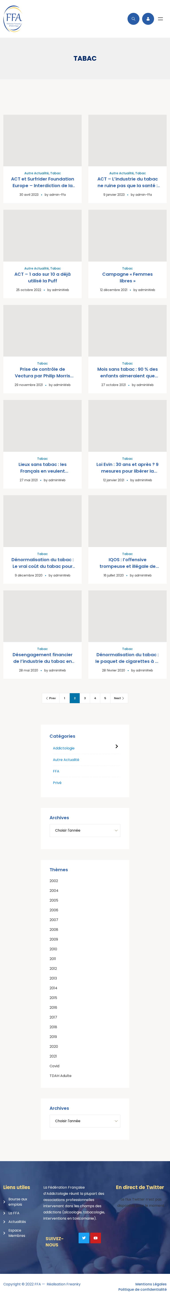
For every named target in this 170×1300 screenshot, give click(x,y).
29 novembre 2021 (29, 385)
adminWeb (60, 290)
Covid (54, 1066)
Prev (52, 698)
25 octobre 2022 (28, 290)
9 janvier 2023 (114, 194)
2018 (53, 1027)
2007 (54, 919)
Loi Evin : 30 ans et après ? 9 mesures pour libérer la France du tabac (127, 471)
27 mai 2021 (29, 480)
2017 (53, 1017)
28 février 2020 (113, 670)
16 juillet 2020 (114, 575)
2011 (53, 958)
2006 (54, 910)
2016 (53, 1007)
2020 (54, 1046)
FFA (56, 771)
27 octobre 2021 (113, 385)
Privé (57, 782)
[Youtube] (95, 1238)
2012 (53, 968)
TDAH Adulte (60, 1075)
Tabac (55, 173)
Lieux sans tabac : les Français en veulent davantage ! (43, 471)
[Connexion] (148, 19)
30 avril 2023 (29, 194)
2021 (53, 1056)
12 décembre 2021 (113, 290)
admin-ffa (57, 194)
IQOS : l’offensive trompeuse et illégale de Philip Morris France (128, 566)
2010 (53, 949)
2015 (53, 997)
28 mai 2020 (28, 670)
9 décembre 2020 (28, 575)
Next (117, 698)
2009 (54, 939)
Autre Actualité (36, 173)
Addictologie (64, 748)
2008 (54, 929)
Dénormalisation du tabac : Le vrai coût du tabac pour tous (43, 566)
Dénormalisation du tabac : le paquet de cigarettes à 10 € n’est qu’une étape (127, 661)
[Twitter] (84, 1238)
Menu (160, 18)
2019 (53, 1036)
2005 (54, 900)
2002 (54, 880)
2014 (53, 988)
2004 (54, 890)
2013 (53, 978)
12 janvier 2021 (113, 480)
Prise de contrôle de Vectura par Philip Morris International (42, 376)
